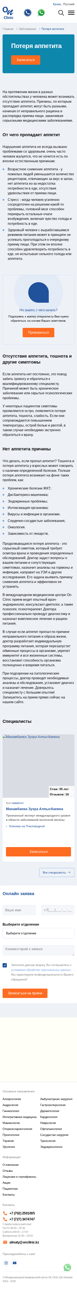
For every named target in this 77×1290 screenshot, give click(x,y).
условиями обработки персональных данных (41, 970)
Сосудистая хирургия (54, 1135)
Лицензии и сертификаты (19, 1176)
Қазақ (57, 4)
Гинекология (11, 1111)
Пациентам (10, 1188)
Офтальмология (51, 1129)
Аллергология (12, 1099)
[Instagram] (6, 1263)
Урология (9, 1146)
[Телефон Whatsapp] (42, 12)
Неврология (48, 1123)
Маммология (11, 1123)
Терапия (8, 1140)
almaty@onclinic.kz (24, 1242)
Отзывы (8, 1170)
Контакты (9, 1194)
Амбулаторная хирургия (56, 1099)
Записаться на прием (25, 993)
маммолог (18, 803)
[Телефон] (28, 12)
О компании (11, 1164)
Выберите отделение (21, 924)
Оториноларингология (17, 1129)
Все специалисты (54, 872)
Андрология (10, 1105)
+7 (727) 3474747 (22, 1219)
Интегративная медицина (20, 1117)
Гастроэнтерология (53, 1105)
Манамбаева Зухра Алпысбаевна (34, 809)
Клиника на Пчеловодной (27, 826)
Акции (6, 1182)
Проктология (11, 1135)
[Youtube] (14, 1263)
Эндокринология (51, 1146)
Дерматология (49, 1111)
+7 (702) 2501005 (22, 1213)
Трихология (48, 1140)
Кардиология (48, 1117)
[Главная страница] (8, 12)
